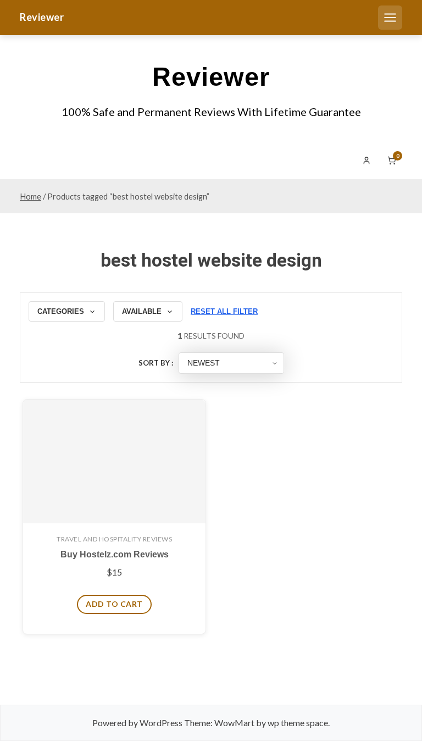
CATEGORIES (60, 311)
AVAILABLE (142, 311)
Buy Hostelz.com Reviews (114, 554)
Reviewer (42, 17)
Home (30, 196)
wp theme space (298, 722)
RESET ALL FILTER (224, 311)
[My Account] (366, 160)
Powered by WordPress (137, 722)
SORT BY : (155, 362)
